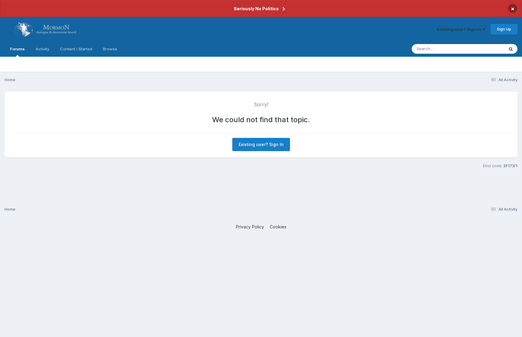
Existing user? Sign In (460, 29)
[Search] (510, 49)
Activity (42, 48)
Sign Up (504, 29)
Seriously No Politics (256, 8)
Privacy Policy (250, 226)
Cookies (278, 226)
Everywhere (485, 48)
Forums (17, 48)
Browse (110, 48)
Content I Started (76, 48)
